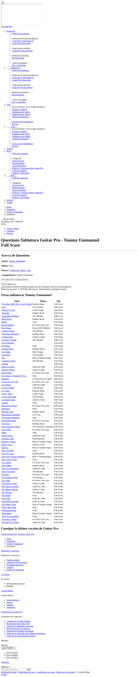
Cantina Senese (8, 331)
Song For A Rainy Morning (13, 456)
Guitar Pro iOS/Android (22, 51)
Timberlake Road (8, 510)
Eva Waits (5, 352)
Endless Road (7, 349)
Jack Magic (6, 385)
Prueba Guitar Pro (9, 534)
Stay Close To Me (9, 459)
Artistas (10, 148)
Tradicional (15, 270)
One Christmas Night (10, 427)
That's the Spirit (8, 471)
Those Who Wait (8, 507)
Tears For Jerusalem (10, 468)
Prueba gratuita (13, 560)
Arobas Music (7, 591)
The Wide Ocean (8, 504)
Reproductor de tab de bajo (18, 628)
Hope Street (6, 373)
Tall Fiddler (6, 465)
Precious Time (7, 439)
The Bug (5, 474)
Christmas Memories (10, 334)
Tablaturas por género (21, 114)
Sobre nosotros (13, 600)
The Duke (5, 480)
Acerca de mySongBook (22, 122)
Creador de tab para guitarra (18, 621)
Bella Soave (6, 319)
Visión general (13, 228)
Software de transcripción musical (21, 636)
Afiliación (11, 607)
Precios (15, 124)
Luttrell (4, 403)
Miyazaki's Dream (9, 406)
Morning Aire (7, 412)
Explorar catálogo (19, 109)
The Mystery (6, 492)
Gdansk (4, 364)
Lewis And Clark (8, 397)
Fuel (3, 358)
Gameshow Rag (8, 361)
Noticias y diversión (20, 173)
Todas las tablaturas (20, 117)
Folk (29, 270)
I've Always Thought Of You (13, 376)
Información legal (9, 672)
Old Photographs (8, 421)
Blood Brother (7, 325)
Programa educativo (15, 565)
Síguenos (5, 662)
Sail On (4, 447)
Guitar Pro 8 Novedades (17, 562)
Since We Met (7, 450)
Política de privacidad (65, 672)
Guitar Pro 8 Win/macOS (23, 41)
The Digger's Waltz (9, 477)
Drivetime (5, 346)
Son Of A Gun (7, 453)
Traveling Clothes (9, 519)
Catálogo (10, 231)
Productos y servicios (10, 551)
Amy (3, 307)
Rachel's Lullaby (8, 442)
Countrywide (7, 337)
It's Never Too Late (9, 382)
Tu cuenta (5, 574)
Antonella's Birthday (10, 316)
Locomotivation (8, 400)
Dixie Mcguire (7, 343)
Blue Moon (6, 328)
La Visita (5, 391)
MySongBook (18, 58)
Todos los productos (20, 33)
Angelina (5, 313)
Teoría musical (18, 163)
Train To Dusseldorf (10, 516)
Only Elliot (6, 430)
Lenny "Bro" (7, 394)
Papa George (7, 436)
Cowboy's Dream (9, 340)
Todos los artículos (20, 153)
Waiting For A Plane (10, 522)
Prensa (9, 602)
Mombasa (5, 409)
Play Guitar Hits (19, 65)
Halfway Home (8, 370)
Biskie (4, 322)
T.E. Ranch (6, 462)
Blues (23, 270)
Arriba (4, 674)
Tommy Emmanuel (17, 261)
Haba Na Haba (7, 367)
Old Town (5, 424)
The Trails (5, 498)
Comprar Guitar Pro (25, 534)
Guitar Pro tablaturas (15, 570)
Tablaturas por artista (21, 112)
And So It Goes (8, 310)
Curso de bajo (18, 161)
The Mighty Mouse (9, 489)
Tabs (9, 104)
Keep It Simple (7, 388)
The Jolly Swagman (10, 486)
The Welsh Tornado (9, 501)
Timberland (6, 513)
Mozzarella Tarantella (10, 415)
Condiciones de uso (26, 672)
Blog (9, 151)
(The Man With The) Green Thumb (16, 304)
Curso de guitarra (19, 170)
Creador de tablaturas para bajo (20, 626)
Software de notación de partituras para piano (26, 633)
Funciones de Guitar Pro (11, 612)
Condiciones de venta (45, 672)
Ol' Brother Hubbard (10, 418)
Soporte (10, 200)
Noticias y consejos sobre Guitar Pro (27, 168)
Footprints (5, 355)
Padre (3, 433)
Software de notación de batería (20, 631)
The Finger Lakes (9, 483)
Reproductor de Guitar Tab (18, 623)
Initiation (5, 379)
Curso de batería (19, 166)
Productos (11, 31)
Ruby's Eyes (6, 444)
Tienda (9, 202)
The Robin (6, 495)
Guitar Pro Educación (21, 43)
